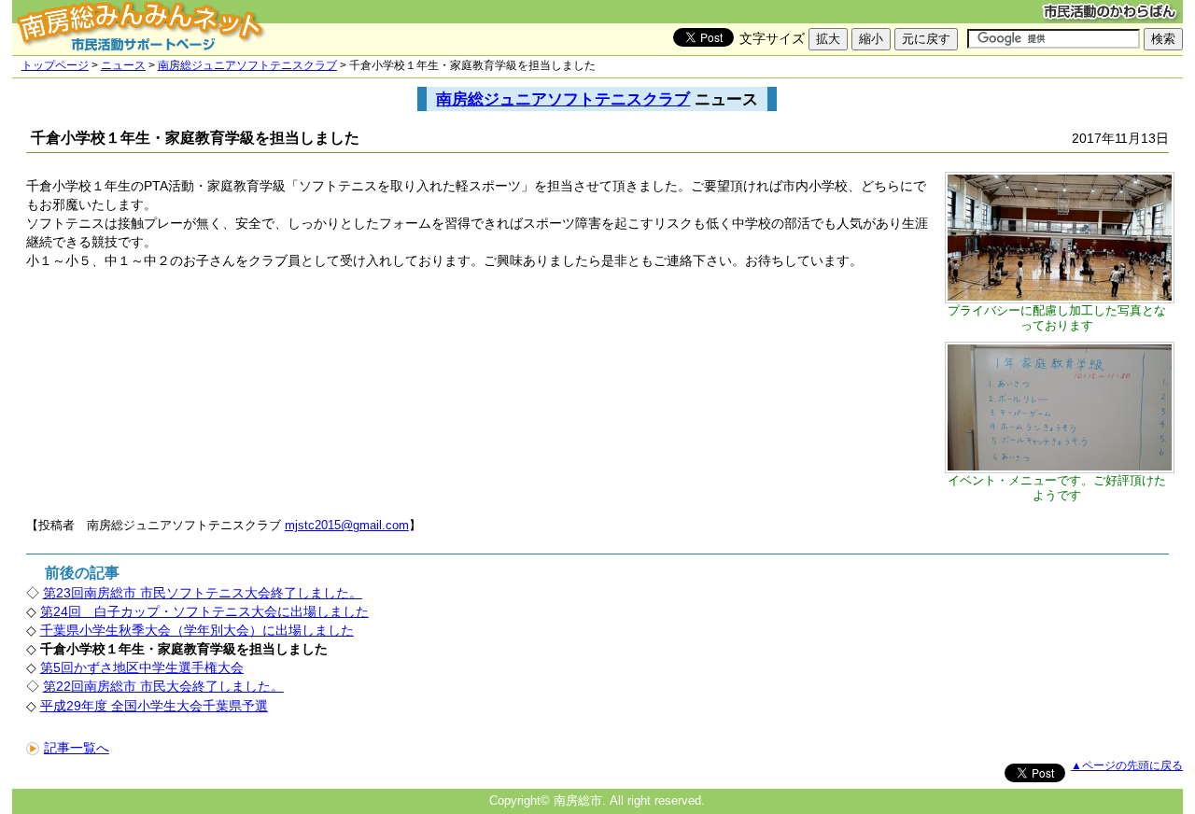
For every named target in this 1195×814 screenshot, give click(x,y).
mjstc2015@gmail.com (347, 525)
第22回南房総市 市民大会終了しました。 (163, 686)
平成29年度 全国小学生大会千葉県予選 (154, 705)
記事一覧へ (76, 747)
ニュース (123, 65)
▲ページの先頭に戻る (1127, 765)
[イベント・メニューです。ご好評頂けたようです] (1059, 469)
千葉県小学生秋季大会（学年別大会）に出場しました (197, 630)
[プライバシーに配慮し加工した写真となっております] (1059, 299)
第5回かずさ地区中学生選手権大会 (142, 667)
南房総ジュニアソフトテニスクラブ (247, 65)
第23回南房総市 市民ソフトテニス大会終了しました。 (202, 592)
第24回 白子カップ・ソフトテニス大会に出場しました (204, 611)
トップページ (55, 65)
